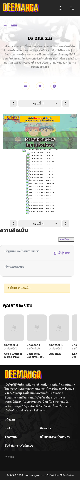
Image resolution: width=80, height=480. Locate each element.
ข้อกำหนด (11, 437)
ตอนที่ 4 (38, 103)
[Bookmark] (26, 86)
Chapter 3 (11, 345)
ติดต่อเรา (45, 428)
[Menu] (72, 8)
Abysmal (55, 354)
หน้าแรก (10, 419)
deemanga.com (34, 475)
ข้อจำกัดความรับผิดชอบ (19, 446)
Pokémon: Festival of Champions (35, 357)
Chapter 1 (33, 345)
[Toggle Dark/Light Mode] (40, 86)
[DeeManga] (21, 8)
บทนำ (8, 428)
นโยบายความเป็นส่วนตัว (55, 437)
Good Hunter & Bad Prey (13, 355)
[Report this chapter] (54, 86)
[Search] (60, 8)
